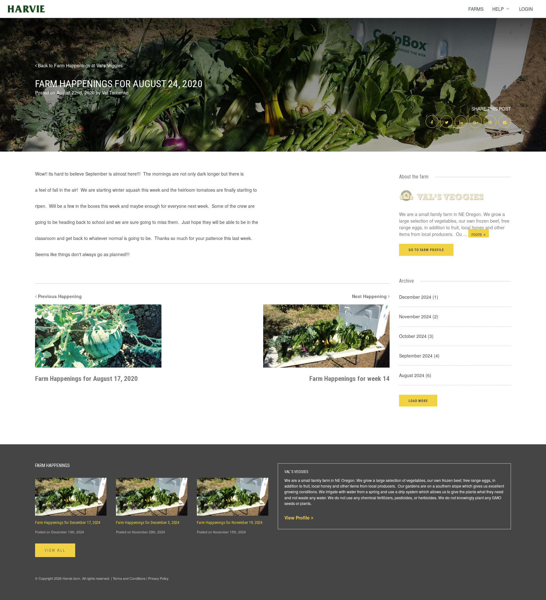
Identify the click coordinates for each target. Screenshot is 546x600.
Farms (475, 9)
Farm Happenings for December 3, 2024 (147, 522)
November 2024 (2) (418, 316)
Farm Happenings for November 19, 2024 (229, 522)
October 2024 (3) (416, 336)
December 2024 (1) (418, 297)
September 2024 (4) (419, 355)
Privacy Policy (158, 578)
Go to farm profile (426, 250)
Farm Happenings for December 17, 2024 (67, 522)
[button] (418, 400)
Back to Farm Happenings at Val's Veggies (80, 65)
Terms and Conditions (129, 578)
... (474, 234)
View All (55, 550)
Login (526, 9)
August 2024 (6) (415, 375)
